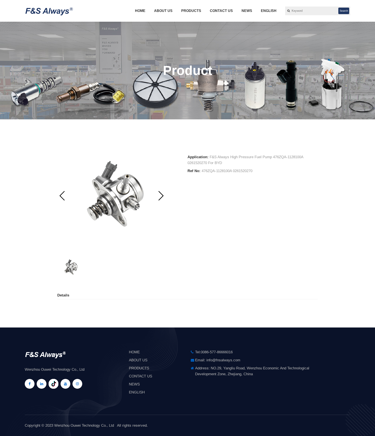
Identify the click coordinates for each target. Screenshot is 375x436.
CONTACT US (221, 11)
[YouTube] (65, 384)
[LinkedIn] (41, 384)
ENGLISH (268, 11)
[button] (161, 196)
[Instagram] (77, 384)
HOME (140, 11)
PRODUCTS (191, 11)
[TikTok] (53, 384)
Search (344, 10)
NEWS (247, 11)
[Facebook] (30, 384)
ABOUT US (163, 11)
